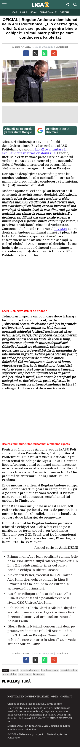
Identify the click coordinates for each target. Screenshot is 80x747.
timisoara (38, 674)
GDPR (54, 696)
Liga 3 (23, 12)
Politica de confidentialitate (28, 696)
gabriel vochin (69, 670)
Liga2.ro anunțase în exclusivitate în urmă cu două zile (35, 151)
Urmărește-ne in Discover (57, 130)
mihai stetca (10, 674)
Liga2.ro (60, 229)
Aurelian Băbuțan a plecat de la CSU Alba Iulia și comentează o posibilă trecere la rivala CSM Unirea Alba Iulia (39, 598)
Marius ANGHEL (21, 47)
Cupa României (48, 12)
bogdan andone (50, 670)
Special (65, 12)
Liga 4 (33, 12)
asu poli (14, 670)
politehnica (25, 674)
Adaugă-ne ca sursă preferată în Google (18, 130)
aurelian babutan (30, 670)
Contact (66, 696)
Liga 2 (14, 12)
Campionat (62, 47)
